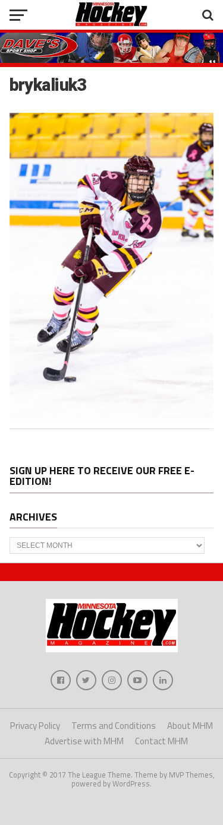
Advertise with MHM (84, 741)
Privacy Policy (35, 725)
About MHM (190, 725)
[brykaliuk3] (112, 415)
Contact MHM (161, 741)
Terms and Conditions (113, 725)
